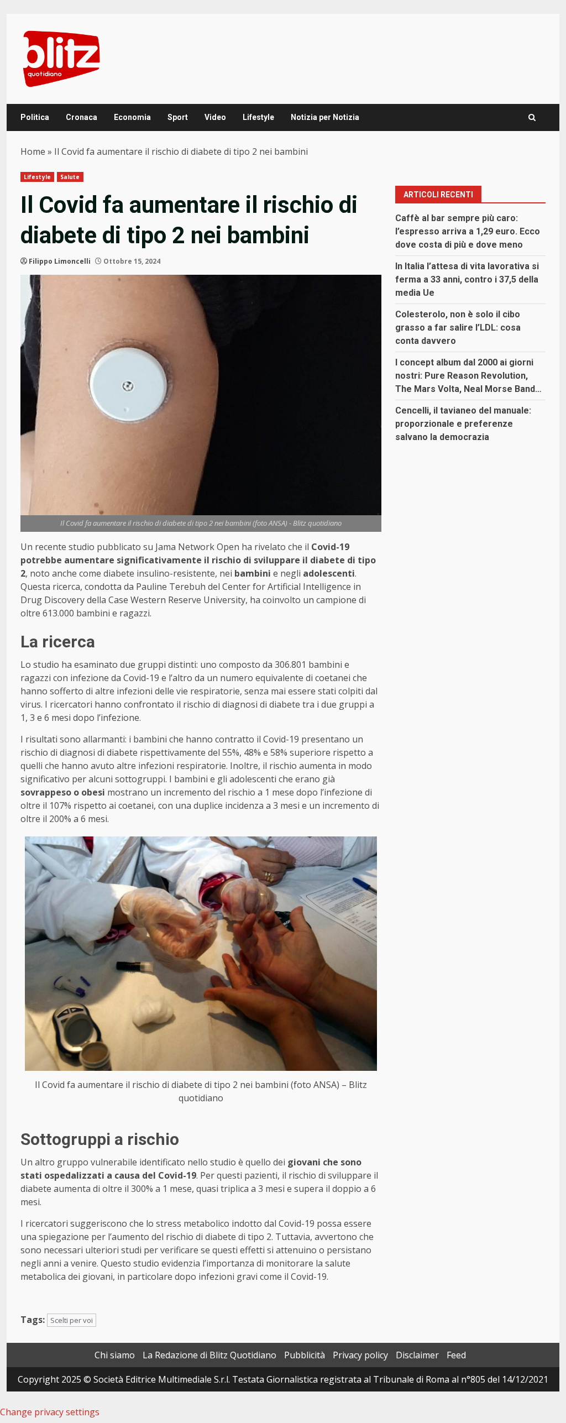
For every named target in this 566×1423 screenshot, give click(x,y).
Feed (456, 1355)
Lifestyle (258, 117)
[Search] (532, 117)
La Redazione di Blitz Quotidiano (209, 1355)
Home (32, 151)
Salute (70, 177)
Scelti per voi (71, 1320)
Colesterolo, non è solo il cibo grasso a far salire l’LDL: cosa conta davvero (458, 327)
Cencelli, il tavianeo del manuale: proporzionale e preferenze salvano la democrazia (463, 423)
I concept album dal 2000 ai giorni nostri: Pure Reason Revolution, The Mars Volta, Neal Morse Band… (468, 375)
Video (215, 117)
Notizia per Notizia (325, 117)
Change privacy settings (49, 1412)
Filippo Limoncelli (60, 261)
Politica (34, 117)
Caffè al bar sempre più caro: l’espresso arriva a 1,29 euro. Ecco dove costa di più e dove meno (467, 231)
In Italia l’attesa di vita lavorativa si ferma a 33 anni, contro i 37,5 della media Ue (467, 279)
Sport (177, 117)
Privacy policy (360, 1355)
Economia (132, 117)
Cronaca (81, 117)
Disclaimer (417, 1355)
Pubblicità (304, 1355)
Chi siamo (115, 1355)
